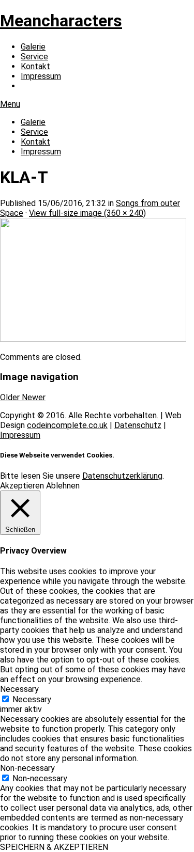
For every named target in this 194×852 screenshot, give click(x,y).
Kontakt (35, 66)
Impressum (41, 76)
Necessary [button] (19, 689)
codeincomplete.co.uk (67, 425)
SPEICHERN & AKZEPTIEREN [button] (54, 847)
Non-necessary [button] (27, 768)
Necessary (31, 699)
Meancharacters (61, 20)
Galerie (33, 47)
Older (11, 397)
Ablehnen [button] (63, 486)
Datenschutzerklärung (122, 476)
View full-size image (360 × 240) (87, 213)
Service (34, 56)
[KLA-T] (93, 339)
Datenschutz (137, 425)
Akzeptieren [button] (22, 486)
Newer (34, 397)
